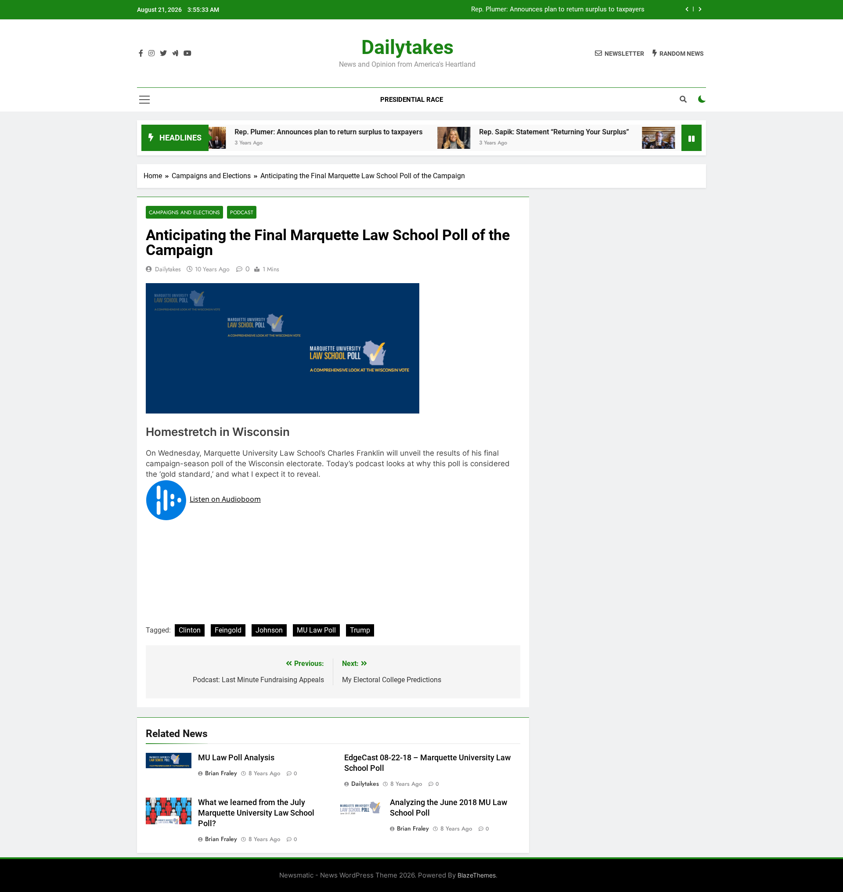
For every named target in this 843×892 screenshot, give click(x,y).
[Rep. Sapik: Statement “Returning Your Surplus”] (429, 138)
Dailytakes (407, 47)
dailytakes (168, 269)
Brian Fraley (221, 773)
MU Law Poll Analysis (236, 757)
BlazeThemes (477, 875)
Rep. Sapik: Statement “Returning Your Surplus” (529, 132)
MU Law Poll (316, 630)
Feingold (228, 630)
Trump (360, 630)
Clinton (190, 630)
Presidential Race (411, 100)
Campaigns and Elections (184, 212)
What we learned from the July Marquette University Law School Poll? (256, 813)
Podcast (241, 212)
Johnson (269, 630)
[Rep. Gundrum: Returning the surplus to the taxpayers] (633, 138)
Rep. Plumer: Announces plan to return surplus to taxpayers (305, 132)
